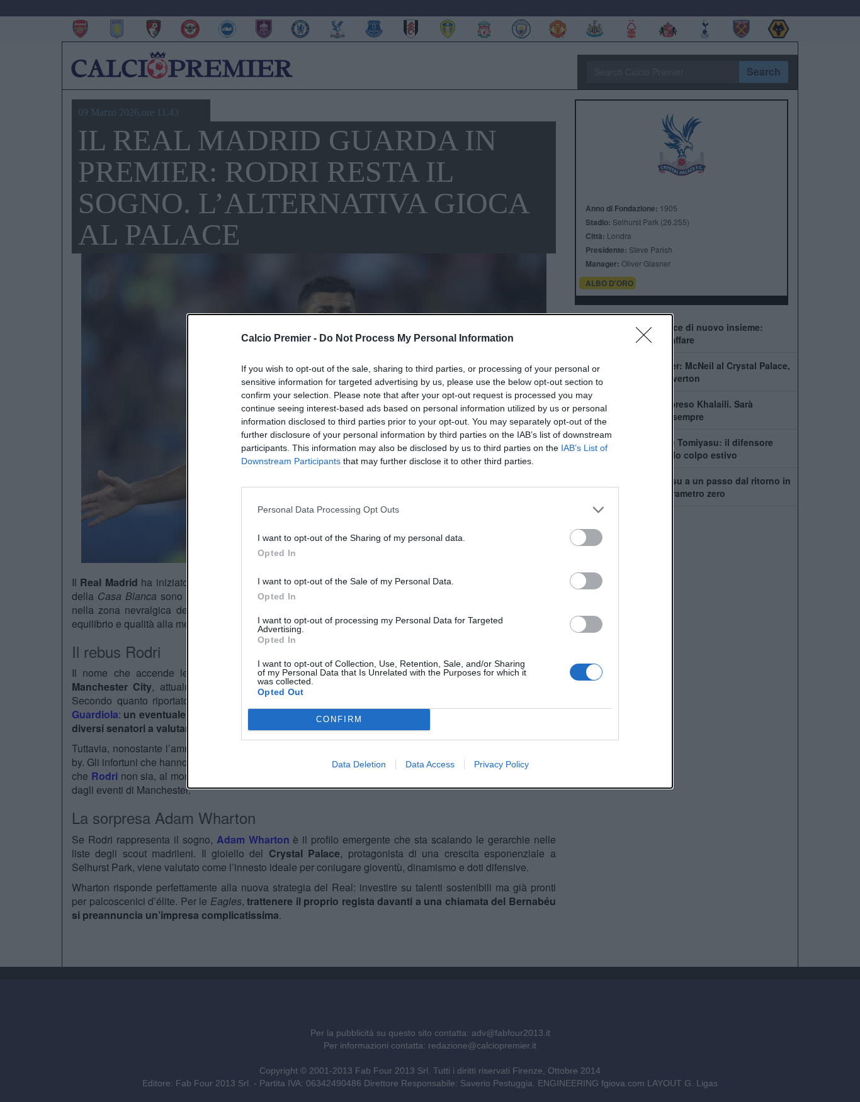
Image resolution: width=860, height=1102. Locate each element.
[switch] (586, 537)
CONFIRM (339, 719)
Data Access (430, 764)
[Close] (648, 339)
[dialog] (430, 551)
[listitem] (430, 509)
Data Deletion (359, 764)
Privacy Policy (501, 764)
